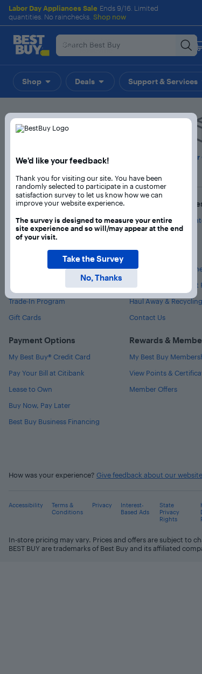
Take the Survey (92, 259)
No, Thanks (101, 278)
